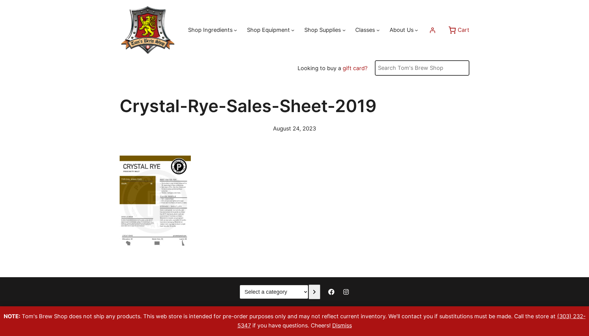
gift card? (355, 68)
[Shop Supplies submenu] (344, 30)
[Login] (432, 30)
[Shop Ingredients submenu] (235, 30)
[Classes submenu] (378, 30)
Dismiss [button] (342, 325)
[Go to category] (314, 292)
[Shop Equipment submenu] (292, 30)
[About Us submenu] (416, 30)
